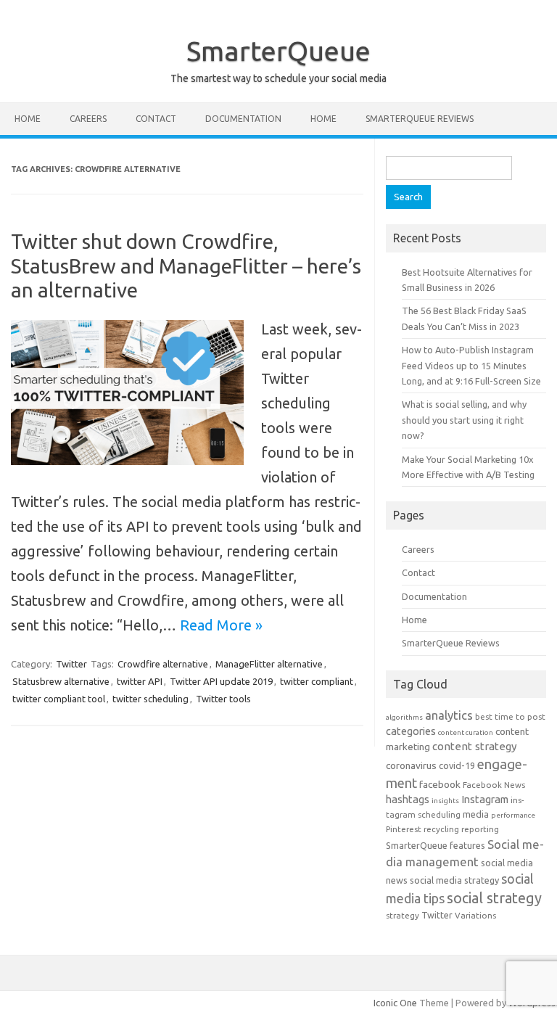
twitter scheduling (150, 699)
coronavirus (411, 765)
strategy (402, 915)
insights (445, 801)
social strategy (494, 897)
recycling (441, 829)
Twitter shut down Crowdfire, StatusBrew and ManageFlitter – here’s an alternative (186, 265)
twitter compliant (316, 681)
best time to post (510, 716)
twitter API (139, 681)
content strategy (474, 746)
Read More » (221, 625)
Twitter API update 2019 (221, 681)
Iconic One (395, 1003)
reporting (480, 829)
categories (411, 731)
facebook (440, 784)
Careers (88, 118)
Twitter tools (223, 699)
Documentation (243, 118)
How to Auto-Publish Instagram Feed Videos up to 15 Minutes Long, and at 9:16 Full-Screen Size (471, 365)
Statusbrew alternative (61, 681)
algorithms (404, 717)
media (476, 814)
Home (28, 118)
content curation (465, 732)
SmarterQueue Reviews (420, 118)
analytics (449, 715)
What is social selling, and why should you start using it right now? (464, 419)
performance (513, 815)
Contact (156, 118)
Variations (475, 915)
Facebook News (494, 784)
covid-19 (457, 765)
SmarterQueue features (435, 845)
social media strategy (454, 880)
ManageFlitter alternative (269, 664)
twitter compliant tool (58, 699)
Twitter (71, 664)
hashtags (407, 799)
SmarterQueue (278, 51)
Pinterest (403, 829)
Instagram (484, 799)
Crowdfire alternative (162, 664)
